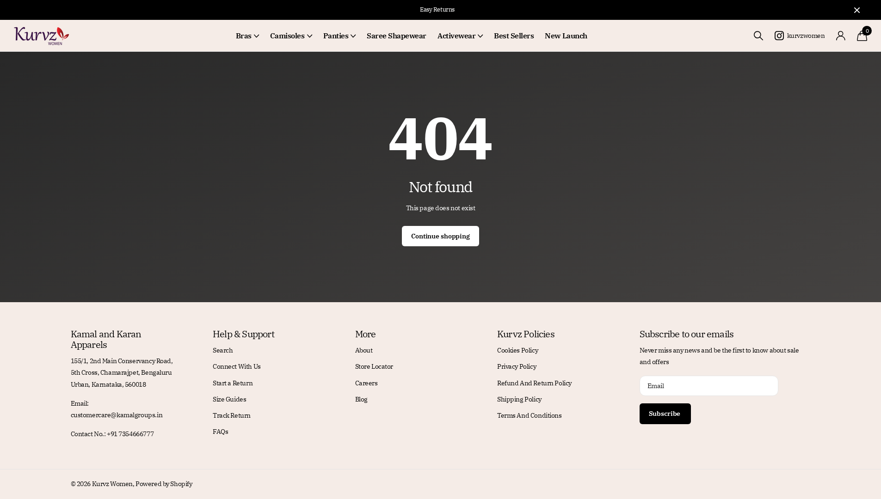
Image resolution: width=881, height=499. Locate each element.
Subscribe (665, 413)
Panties (336, 35)
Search (223, 350)
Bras (244, 35)
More (365, 334)
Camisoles (287, 35)
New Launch (566, 35)
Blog (361, 399)
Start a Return (233, 383)
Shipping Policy (519, 399)
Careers (366, 383)
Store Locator (374, 366)
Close (857, 10)
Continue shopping (440, 236)
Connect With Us (237, 366)
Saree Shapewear (396, 35)
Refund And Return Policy (534, 383)
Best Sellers (514, 35)
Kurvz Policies (525, 334)
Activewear (456, 35)
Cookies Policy (517, 350)
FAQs (220, 431)
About (364, 350)
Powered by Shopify (164, 484)
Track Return (232, 415)
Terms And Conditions (529, 415)
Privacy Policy (516, 366)
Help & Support (243, 334)
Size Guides (229, 399)
